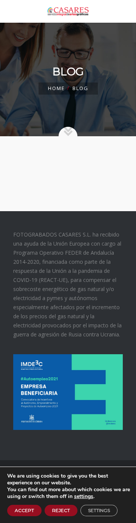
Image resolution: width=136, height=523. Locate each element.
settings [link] (83, 496)
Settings (99, 510)
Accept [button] (24, 510)
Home (56, 88)
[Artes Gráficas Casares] (68, 11)
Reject (61, 510)
